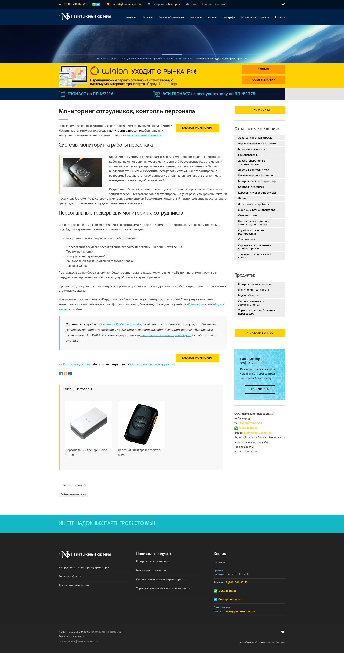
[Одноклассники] (65, 373)
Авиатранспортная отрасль (255, 137)
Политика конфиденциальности (78, 641)
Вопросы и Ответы (70, 576)
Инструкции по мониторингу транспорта (84, 567)
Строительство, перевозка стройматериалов (254, 247)
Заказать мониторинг (197, 127)
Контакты (280, 17)
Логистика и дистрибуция (254, 204)
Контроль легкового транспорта (258, 181)
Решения (148, 17)
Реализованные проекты (255, 17)
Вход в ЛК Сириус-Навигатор (209, 4)
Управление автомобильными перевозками (256, 312)
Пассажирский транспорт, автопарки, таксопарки (254, 223)
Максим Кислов (274, 642)
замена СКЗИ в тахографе (122, 324)
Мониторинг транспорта (203, 17)
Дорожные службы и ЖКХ (253, 169)
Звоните (263, 69)
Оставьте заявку (263, 79)
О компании (130, 17)
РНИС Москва (260, 110)
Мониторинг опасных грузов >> (152, 364)
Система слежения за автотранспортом (251, 303)
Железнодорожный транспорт (257, 175)
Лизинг (242, 198)
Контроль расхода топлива (254, 284)
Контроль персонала (251, 187)
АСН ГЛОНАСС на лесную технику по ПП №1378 (208, 94)
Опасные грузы (247, 215)
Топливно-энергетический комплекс (254, 256)
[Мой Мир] (70, 373)
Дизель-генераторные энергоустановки (251, 162)
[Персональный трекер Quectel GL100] (88, 424)
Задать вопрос (262, 332)
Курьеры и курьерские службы (257, 192)
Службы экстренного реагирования (251, 232)
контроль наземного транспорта (165, 335)
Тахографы (229, 17)
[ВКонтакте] (61, 373)
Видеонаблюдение (249, 295)
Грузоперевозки (248, 155)
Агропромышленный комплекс (257, 143)
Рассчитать (260, 389)
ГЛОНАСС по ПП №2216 (90, 94)
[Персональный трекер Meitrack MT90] (141, 424)
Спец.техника (246, 239)
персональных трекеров (144, 135)
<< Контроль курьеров (75, 364)
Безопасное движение (252, 149)
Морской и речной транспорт (256, 209)
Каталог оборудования (171, 17)
